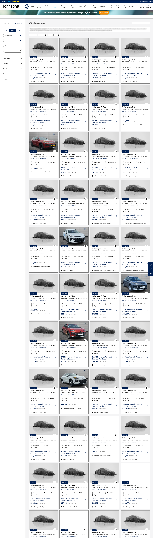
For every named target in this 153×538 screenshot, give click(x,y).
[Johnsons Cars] (11, 6)
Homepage (16, 16)
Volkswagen (23, 16)
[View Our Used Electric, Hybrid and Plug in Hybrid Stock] (76, 12)
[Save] (54, 50)
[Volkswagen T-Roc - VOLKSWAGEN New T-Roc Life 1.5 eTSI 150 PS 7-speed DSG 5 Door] (43, 135)
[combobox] (12, 35)
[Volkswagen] (27, 6)
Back (5, 16)
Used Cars (29, 16)
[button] (18, 35)
